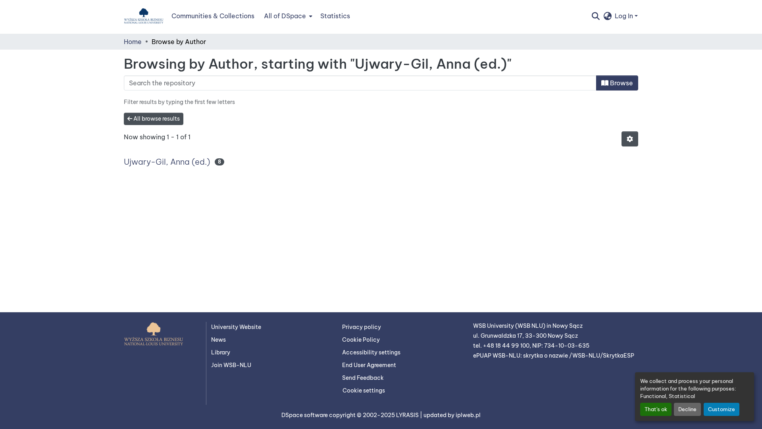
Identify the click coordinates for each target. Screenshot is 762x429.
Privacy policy (361, 327)
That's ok (656, 409)
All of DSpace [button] (285, 16)
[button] (144, 16)
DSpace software (305, 415)
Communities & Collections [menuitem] (212, 16)
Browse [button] (620, 83)
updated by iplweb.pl (452, 415)
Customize (721, 409)
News (218, 339)
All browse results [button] (156, 118)
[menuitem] (287, 16)
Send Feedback (363, 377)
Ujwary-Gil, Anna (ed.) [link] (167, 162)
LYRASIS (408, 415)
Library (220, 352)
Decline (687, 409)
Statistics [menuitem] (335, 16)
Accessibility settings (371, 352)
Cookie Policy (361, 339)
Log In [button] (625, 16)
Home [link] (133, 42)
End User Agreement (369, 365)
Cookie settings (364, 390)
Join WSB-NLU (231, 365)
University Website (236, 327)
